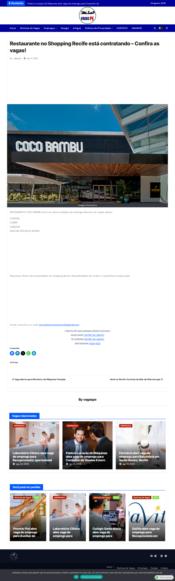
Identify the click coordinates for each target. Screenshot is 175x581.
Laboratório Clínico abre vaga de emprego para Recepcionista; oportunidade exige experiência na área (33, 458)
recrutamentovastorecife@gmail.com (59, 324)
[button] (167, 28)
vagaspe (17, 58)
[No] (171, 575)
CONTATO (122, 28)
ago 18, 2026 (75, 464)
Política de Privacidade (98, 28)
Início (12, 28)
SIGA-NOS (94, 343)
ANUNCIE (137, 28)
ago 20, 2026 (22, 464)
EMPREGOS (19, 426)
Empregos (50, 28)
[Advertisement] (88, 83)
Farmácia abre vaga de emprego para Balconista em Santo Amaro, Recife (139, 456)
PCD (37, 497)
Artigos (77, 28)
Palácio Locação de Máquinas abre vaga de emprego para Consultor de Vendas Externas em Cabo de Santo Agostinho (87, 458)
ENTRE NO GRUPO (94, 335)
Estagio (65, 28)
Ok (76, 577)
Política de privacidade (91, 577)
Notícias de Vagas (30, 28)
